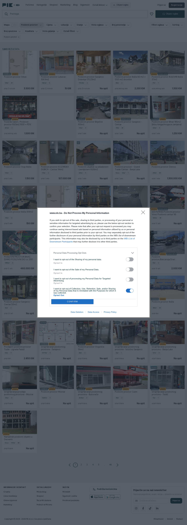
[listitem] (93, 252)
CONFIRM (72, 301)
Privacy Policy (110, 312)
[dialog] (93, 263)
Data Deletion (77, 312)
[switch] (130, 259)
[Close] (144, 213)
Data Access (93, 312)
